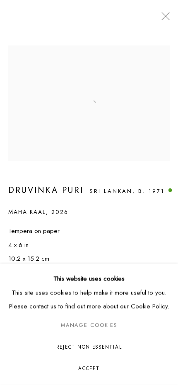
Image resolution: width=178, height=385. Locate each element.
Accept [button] (88, 368)
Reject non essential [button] (89, 347)
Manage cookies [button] (89, 325)
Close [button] (163, 18)
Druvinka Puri (46, 190)
